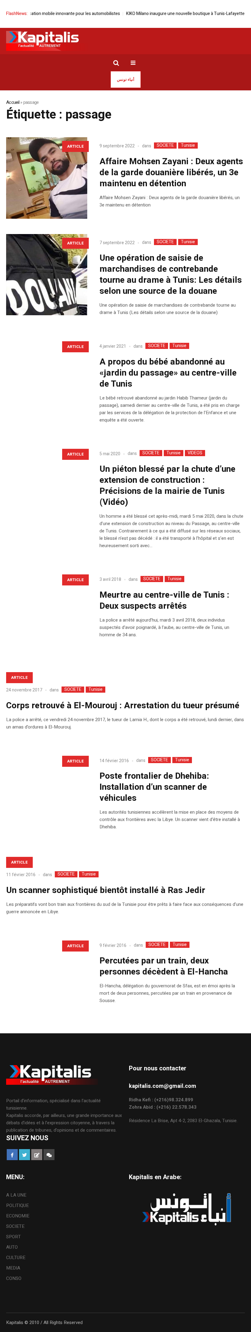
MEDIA (13, 1268)
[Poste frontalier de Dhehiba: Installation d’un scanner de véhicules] (46, 792)
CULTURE (15, 1257)
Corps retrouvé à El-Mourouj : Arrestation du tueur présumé (122, 705)
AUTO (12, 1247)
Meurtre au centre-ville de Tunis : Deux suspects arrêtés (164, 600)
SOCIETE (165, 145)
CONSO (13, 1278)
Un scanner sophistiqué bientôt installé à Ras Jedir (105, 890)
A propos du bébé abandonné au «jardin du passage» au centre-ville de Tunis (168, 373)
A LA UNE (16, 1195)
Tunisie (188, 145)
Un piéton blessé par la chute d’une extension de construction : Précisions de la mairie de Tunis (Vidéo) (167, 486)
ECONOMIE (17, 1216)
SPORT (13, 1236)
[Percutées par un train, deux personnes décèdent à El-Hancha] (46, 977)
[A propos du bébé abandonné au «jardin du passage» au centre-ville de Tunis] (46, 378)
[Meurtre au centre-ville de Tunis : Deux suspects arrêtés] (46, 611)
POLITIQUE (17, 1205)
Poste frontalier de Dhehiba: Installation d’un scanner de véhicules (154, 787)
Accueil (12, 102)
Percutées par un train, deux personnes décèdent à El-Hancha (163, 966)
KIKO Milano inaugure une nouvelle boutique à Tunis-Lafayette (170, 13)
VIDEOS (195, 453)
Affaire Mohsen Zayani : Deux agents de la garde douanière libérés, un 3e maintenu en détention (171, 172)
